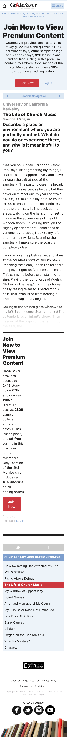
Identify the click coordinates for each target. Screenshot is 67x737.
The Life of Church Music (23, 585)
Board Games (14, 597)
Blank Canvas (14, 622)
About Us (34, 680)
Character (11, 647)
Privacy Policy (49, 680)
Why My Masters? (17, 641)
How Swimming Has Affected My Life (31, 566)
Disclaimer (40, 686)
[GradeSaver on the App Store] (33, 665)
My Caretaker (14, 572)
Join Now (27, 83)
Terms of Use (26, 686)
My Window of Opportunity (23, 591)
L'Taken (9, 629)
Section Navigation (34, 96)
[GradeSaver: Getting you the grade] (23, 5)
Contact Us (14, 680)
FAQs (25, 680)
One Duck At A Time (18, 616)
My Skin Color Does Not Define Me (29, 610)
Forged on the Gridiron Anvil (24, 635)
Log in (48, 83)
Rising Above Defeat (19, 578)
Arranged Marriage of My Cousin (27, 603)
